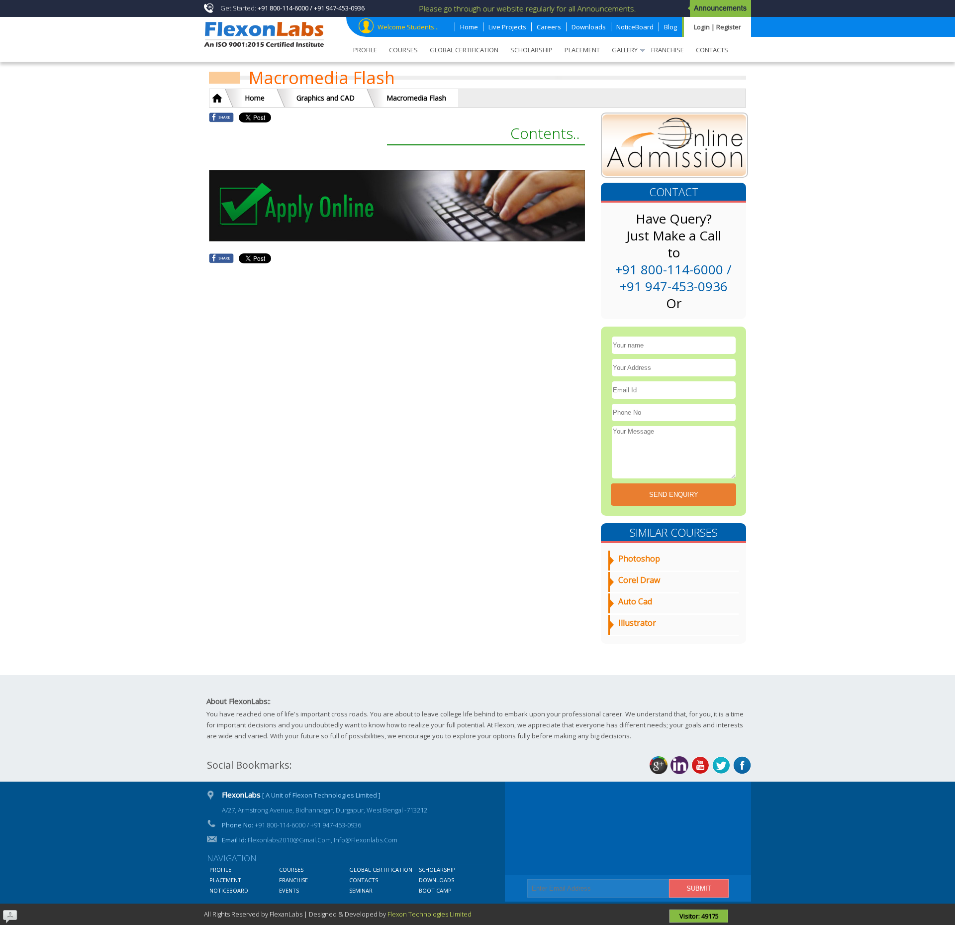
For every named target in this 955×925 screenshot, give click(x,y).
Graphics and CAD (325, 98)
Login (702, 26)
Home (255, 98)
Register (728, 26)
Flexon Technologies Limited (429, 914)
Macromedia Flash (416, 98)
